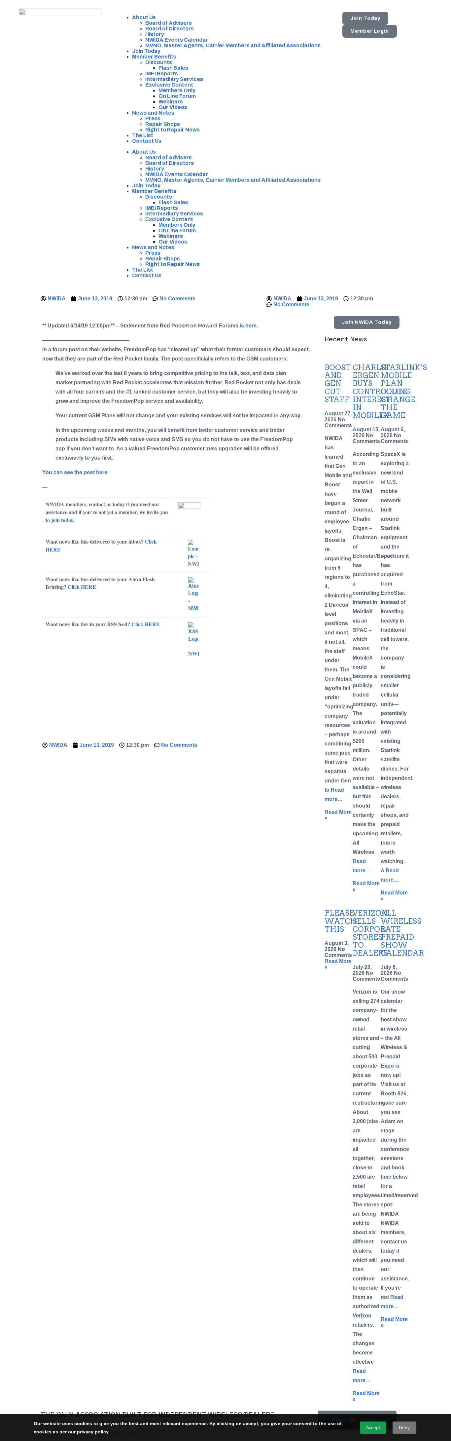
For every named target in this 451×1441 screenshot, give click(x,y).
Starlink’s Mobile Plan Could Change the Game (404, 391)
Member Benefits (154, 56)
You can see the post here (74, 472)
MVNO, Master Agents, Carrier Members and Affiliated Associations (233, 45)
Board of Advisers (168, 23)
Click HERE (82, 586)
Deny (404, 1427)
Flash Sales (173, 68)
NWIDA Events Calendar (176, 40)
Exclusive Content (169, 85)
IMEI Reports (161, 73)
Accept (373, 1427)
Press (152, 118)
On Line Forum (177, 96)
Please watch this (341, 921)
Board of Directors (169, 28)
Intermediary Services (174, 79)
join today (62, 520)
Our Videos (172, 107)
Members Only (176, 90)
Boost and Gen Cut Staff (338, 383)
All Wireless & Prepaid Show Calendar (402, 933)
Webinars (170, 101)
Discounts (158, 62)
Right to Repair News (172, 130)
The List (142, 135)
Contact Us (146, 141)
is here (248, 325)
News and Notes (153, 113)
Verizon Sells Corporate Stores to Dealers (376, 933)
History (154, 34)
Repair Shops (162, 124)
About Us (144, 17)
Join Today (146, 51)
